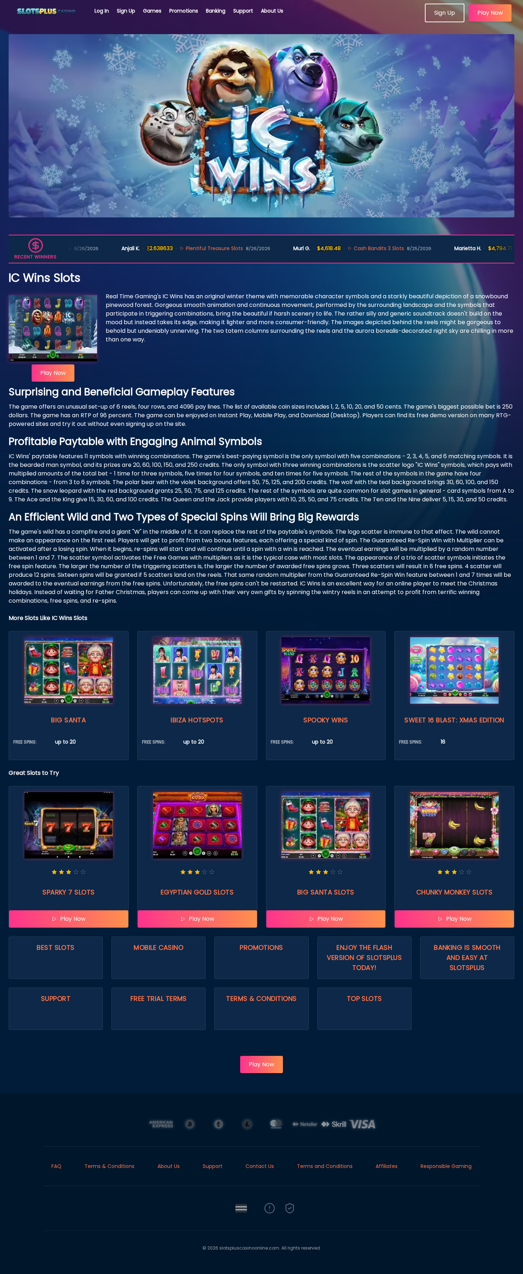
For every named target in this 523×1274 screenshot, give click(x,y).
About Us (272, 10)
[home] (47, 20)
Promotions (183, 10)
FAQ (56, 1166)
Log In (102, 10)
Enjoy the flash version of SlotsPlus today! (364, 957)
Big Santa (68, 720)
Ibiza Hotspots (197, 720)
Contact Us (260, 1166)
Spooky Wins (325, 720)
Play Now (490, 13)
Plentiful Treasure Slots (175, 248)
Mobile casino (158, 947)
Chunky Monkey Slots (454, 892)
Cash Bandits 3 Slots (340, 248)
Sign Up (126, 10)
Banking (215, 10)
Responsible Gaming (446, 1166)
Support (243, 10)
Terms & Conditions (261, 998)
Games (152, 10)
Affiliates (387, 1166)
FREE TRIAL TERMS (158, 998)
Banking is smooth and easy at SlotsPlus (467, 957)
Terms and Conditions (325, 1166)
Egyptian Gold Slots (197, 892)
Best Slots (56, 947)
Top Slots (364, 998)
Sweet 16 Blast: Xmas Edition (454, 720)
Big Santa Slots (325, 892)
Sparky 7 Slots (68, 892)
